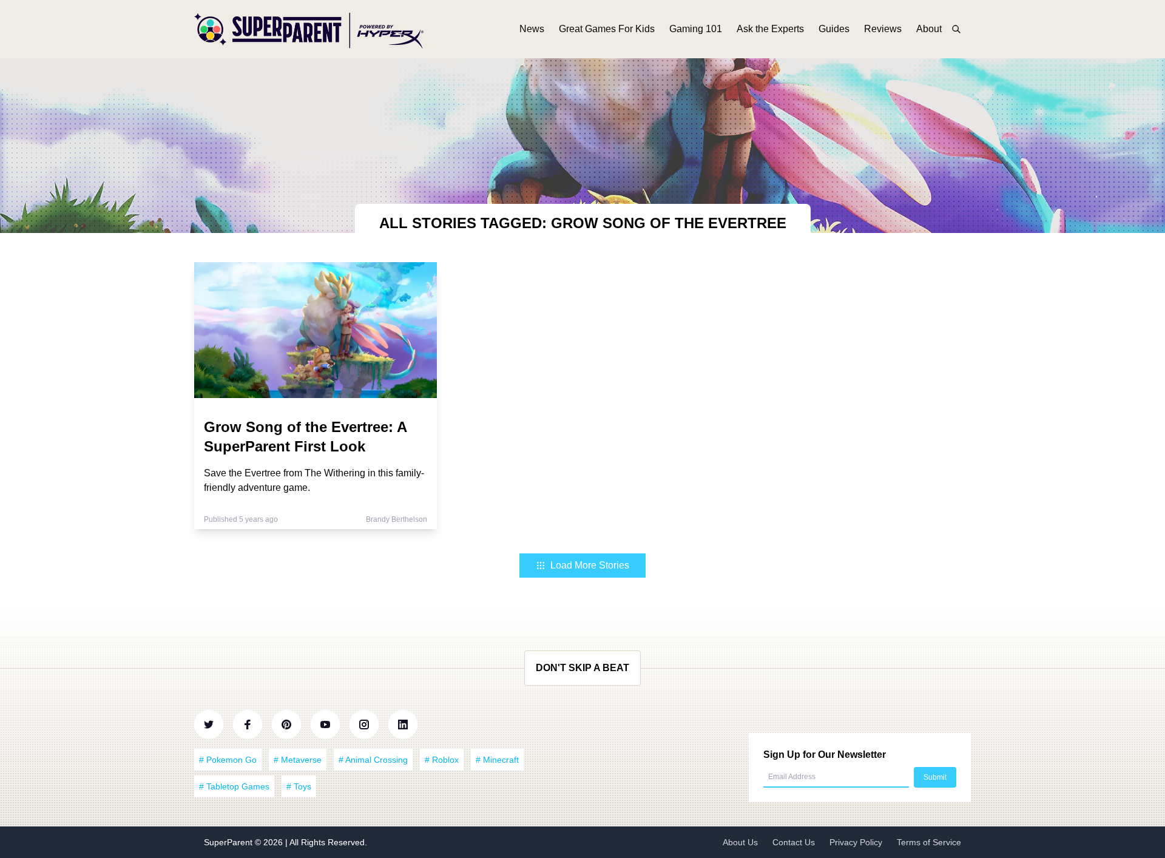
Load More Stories (589, 565)
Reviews (883, 29)
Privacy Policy (855, 842)
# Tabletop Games (234, 786)
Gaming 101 (695, 29)
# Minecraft (497, 760)
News (531, 29)
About (929, 29)
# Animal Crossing (373, 760)
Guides (834, 29)
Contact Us (793, 842)
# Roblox (442, 760)
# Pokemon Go (228, 760)
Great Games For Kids (607, 29)
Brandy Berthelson (396, 519)
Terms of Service (929, 842)
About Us (740, 842)
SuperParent (229, 842)
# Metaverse (298, 760)
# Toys (298, 786)
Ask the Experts (770, 29)
